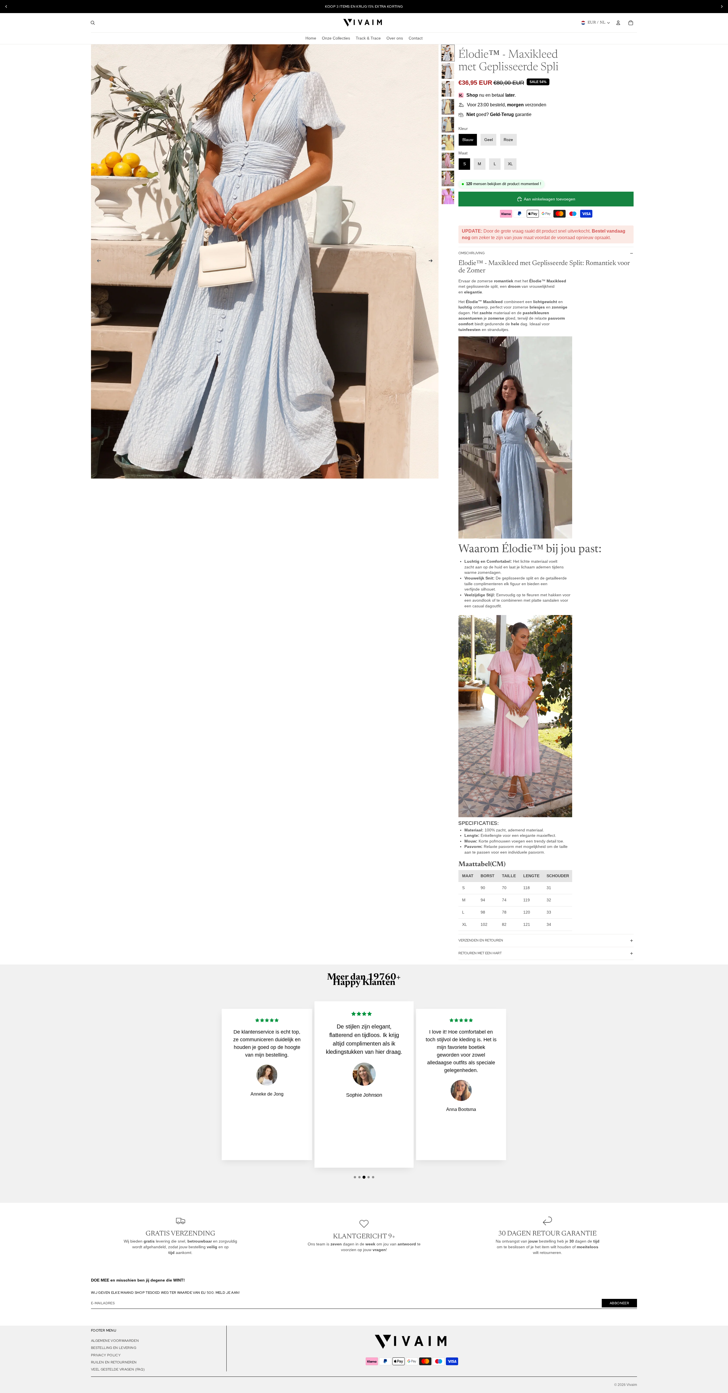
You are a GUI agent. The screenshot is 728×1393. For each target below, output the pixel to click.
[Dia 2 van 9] (448, 71)
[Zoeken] (92, 22)
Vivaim (631, 1385)
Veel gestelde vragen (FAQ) (118, 1369)
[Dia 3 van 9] (448, 89)
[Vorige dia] (6, 6)
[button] (355, 1177)
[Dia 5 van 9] (448, 125)
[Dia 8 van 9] (448, 178)
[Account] (618, 22)
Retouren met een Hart (480, 953)
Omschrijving (471, 253)
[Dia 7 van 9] (448, 160)
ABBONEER (619, 1303)
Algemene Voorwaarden (115, 1340)
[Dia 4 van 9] (448, 107)
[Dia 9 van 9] (448, 196)
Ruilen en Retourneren (114, 1362)
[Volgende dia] (721, 6)
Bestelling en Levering (113, 1348)
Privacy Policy (106, 1355)
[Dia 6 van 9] (448, 142)
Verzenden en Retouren (480, 940)
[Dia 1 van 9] (448, 53)
